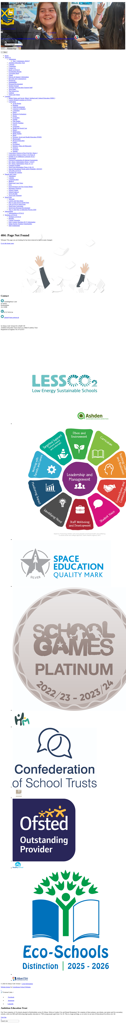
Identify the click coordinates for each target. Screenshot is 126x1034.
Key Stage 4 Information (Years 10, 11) (21, 163)
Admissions (12, 59)
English (15, 119)
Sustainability (13, 82)
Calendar (11, 64)
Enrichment (12, 158)
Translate (19, 46)
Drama (15, 116)
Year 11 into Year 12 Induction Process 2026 (22, 209)
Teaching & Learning (15, 172)
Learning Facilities (14, 165)
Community (12, 66)
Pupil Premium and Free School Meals (21, 186)
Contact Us (12, 68)
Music (14, 135)
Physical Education (19, 140)
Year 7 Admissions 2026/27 (21, 61)
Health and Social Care (20, 128)
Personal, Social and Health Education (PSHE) (27, 137)
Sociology (16, 149)
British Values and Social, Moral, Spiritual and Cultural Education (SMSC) (32, 98)
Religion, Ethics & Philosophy (22, 146)
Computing (16, 110)
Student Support (14, 86)
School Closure (13, 190)
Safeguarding (9, 211)
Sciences (15, 148)
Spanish (15, 151)
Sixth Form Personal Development (19, 208)
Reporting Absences (15, 188)
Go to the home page (7, 243)
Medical (11, 181)
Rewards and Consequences (17, 79)
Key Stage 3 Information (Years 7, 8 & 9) (21, 162)
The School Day (14, 91)
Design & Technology (19, 114)
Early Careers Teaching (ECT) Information (22, 222)
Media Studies (17, 133)
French (15, 125)
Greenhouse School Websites (22, 987)
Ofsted (11, 75)
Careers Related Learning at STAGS (20, 100)
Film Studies (16, 121)
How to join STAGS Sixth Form (19, 202)
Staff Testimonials (14, 225)
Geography (16, 126)
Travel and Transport (15, 195)
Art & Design (17, 103)
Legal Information (27, 984)
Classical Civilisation (19, 109)
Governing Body (14, 73)
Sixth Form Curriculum (16, 206)
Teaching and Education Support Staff (20, 87)
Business (15, 105)
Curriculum (12, 102)
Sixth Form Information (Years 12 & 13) (21, 167)
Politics (15, 142)
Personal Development (16, 84)
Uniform (11, 93)
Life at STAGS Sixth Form (17, 204)
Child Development (19, 107)
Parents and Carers (10, 174)
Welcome (11, 199)
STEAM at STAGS (15, 171)
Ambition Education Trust (17, 63)
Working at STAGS (11, 215)
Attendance (12, 176)
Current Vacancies (14, 220)
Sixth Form (8, 197)
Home (7, 56)
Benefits (11, 218)
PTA (10, 185)
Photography (17, 139)
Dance (15, 112)
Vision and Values (14, 94)
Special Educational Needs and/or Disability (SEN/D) (25, 169)
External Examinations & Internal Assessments (23, 160)
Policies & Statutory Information (19, 77)
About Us (8, 57)
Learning (7, 96)
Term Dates (12, 89)
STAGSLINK (13, 194)
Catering (11, 178)
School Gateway (14, 192)
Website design (5, 987)
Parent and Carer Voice (16, 183)
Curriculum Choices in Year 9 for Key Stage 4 (23, 153)
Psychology (16, 144)
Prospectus (12, 80)
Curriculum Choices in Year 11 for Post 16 (22, 155)
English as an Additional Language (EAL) (22, 156)
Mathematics (16, 132)
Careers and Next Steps (16, 201)
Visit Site (3, 1017)
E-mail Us (53, 32)
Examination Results (15, 71)
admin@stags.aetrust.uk (11, 317)
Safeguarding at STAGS (16, 213)
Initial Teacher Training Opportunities (20, 224)
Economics (16, 117)
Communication (14, 179)
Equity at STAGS (14, 70)
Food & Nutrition (18, 123)
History (15, 130)
